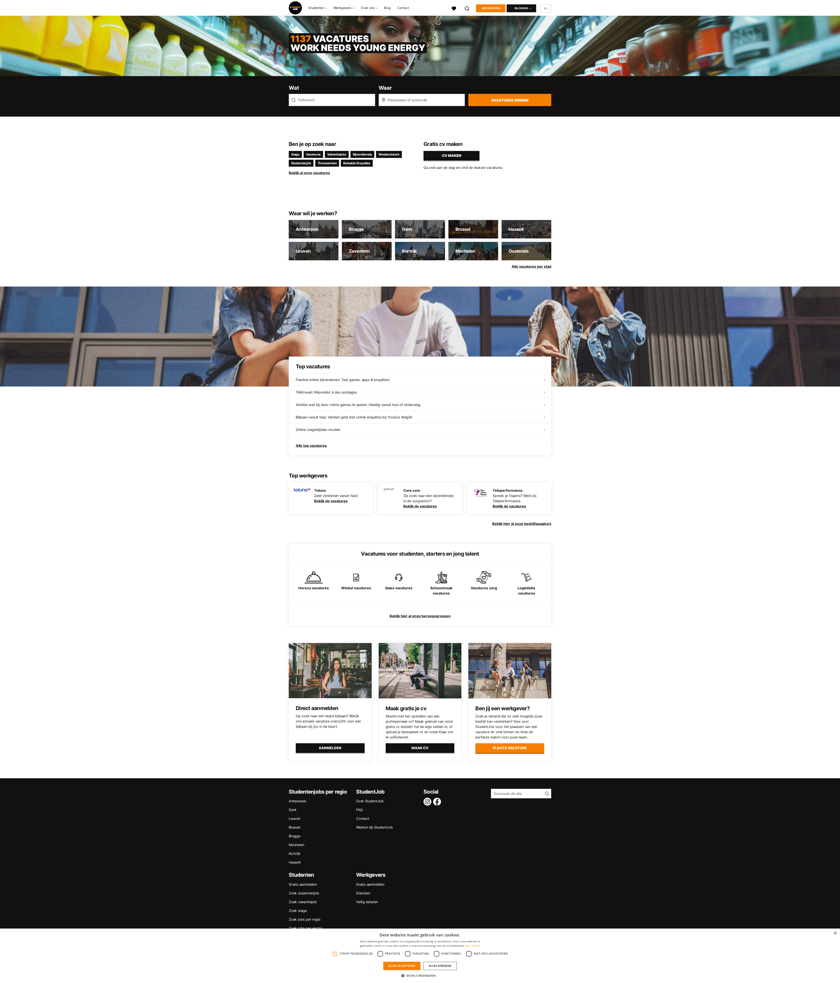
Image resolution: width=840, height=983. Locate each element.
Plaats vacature (510, 748)
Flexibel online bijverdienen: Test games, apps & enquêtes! (342, 380)
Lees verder (472, 946)
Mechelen (296, 845)
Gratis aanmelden (303, 884)
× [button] (835, 933)
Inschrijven (491, 8)
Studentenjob (301, 163)
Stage (295, 154)
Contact (403, 8)
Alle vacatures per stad (531, 266)
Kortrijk (294, 853)
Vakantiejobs (336, 154)
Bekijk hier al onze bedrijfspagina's (521, 523)
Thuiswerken (327, 163)
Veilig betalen (367, 902)
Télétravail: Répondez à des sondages (326, 392)
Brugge (294, 836)
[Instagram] (428, 802)
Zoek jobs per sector (305, 928)
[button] (420, 975)
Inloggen (521, 8)
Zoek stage (298, 910)
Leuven (294, 818)
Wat (294, 88)
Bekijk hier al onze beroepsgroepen (420, 616)
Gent (292, 810)
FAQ (359, 810)
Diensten (363, 893)
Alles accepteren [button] (401, 966)
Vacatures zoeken (509, 100)
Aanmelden (330, 748)
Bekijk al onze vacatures (309, 173)
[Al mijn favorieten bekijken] (454, 8)
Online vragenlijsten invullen (318, 429)
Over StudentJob (370, 801)
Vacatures (313, 154)
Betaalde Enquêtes (356, 163)
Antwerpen (297, 801)
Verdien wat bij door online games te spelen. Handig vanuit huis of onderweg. (358, 404)
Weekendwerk (388, 154)
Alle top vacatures (311, 445)
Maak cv (419, 748)
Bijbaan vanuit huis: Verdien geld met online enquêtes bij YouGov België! (354, 417)
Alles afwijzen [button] (440, 966)
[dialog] (420, 956)
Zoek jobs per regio (304, 919)
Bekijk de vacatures (331, 501)
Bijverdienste (362, 154)
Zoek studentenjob (304, 893)
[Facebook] (438, 802)
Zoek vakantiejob (303, 902)
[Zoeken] (467, 8)
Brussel (294, 827)
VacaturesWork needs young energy (357, 43)
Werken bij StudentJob (374, 827)
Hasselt (295, 862)
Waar (385, 88)
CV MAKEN (451, 155)
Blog (387, 8)
